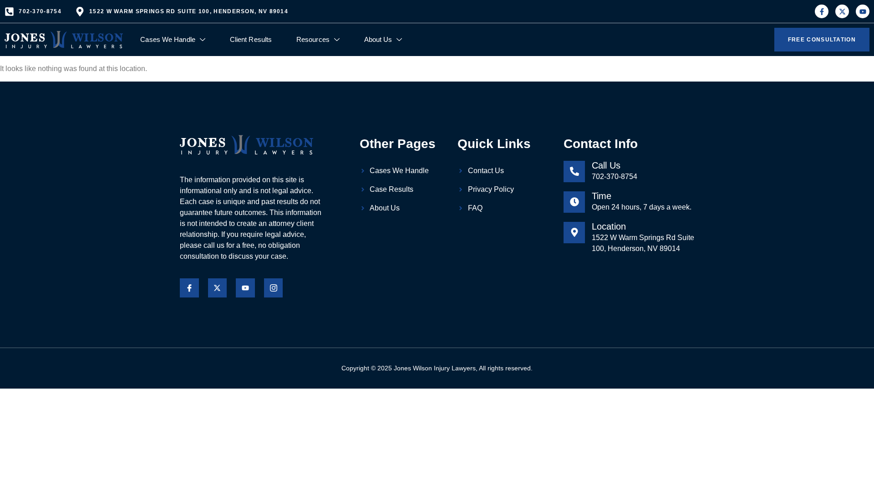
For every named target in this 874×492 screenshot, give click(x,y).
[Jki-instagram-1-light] (273, 287)
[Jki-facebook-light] (189, 287)
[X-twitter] (842, 11)
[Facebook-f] (821, 11)
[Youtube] (862, 11)
